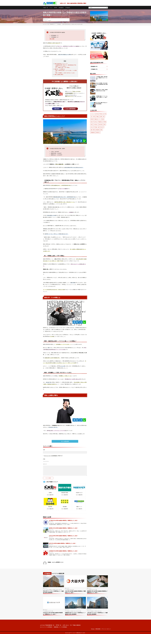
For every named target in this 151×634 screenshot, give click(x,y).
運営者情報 (98, 628)
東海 (104, 124)
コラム (51, 7)
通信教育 (97, 129)
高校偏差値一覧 (94, 66)
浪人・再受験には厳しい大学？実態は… (62, 67)
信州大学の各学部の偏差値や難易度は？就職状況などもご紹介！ (62, 543)
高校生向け (98, 132)
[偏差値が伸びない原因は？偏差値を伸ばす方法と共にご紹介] (92, 91)
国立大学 (92, 121)
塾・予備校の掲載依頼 (75, 625)
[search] (107, 7)
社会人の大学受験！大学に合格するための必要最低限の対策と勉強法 (102, 84)
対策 (91, 124)
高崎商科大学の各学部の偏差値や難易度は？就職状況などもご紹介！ (97, 591)
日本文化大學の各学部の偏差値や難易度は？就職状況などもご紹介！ (63, 535)
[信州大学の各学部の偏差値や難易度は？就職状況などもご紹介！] (45, 545)
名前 (44, 449)
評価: (44, 459)
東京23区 (100, 124)
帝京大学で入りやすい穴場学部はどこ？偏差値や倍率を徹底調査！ (53, 591)
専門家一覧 (58, 625)
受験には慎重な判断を (59, 74)
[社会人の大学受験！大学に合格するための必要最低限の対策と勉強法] (92, 85)
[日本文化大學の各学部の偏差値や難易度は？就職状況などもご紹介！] (45, 537)
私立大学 (102, 127)
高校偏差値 (61, 7)
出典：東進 (52, 38)
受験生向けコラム (98, 119)
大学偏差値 (67, 7)
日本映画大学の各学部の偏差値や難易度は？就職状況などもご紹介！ (63, 550)
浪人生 (92, 127)
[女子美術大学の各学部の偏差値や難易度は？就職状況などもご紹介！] (45, 522)
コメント (45, 464)
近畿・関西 (93, 129)
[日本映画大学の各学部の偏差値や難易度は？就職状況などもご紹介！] (45, 553)
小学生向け (96, 124)
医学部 (55, 7)
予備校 (97, 116)
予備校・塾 (45, 7)
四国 (103, 119)
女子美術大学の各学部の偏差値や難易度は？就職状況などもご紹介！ (63, 520)
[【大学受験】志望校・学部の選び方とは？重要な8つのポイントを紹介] (92, 78)
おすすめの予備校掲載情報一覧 (47, 625)
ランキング (93, 113)
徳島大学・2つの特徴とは (60, 69)
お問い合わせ (66, 625)
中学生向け (101, 113)
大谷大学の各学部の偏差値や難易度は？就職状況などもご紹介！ (75, 591)
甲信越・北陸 (97, 127)
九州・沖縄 (93, 116)
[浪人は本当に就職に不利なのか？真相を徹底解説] (92, 104)
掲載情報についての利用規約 (60, 627)
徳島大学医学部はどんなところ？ (61, 63)
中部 (105, 113)
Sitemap (92, 628)
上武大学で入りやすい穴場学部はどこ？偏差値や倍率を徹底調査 (97, 613)
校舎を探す (56, 108)
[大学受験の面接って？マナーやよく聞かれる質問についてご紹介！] (92, 98)
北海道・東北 (102, 116)
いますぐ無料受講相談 (70, 108)
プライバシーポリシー (106, 628)
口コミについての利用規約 (50, 455)
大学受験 (104, 121)
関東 (101, 129)
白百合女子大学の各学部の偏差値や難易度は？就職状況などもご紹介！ (53, 613)
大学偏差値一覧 (94, 69)
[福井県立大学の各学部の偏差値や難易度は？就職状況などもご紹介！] (45, 530)
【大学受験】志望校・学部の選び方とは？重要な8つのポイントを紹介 (102, 77)
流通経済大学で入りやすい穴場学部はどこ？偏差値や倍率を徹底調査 (75, 613)
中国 (97, 113)
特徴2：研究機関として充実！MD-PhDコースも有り (65, 72)
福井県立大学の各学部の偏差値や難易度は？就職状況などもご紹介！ (63, 528)
